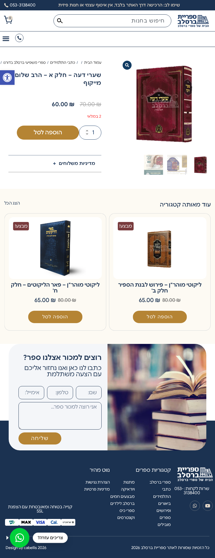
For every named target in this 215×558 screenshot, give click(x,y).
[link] (7, 77)
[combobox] (112, 20)
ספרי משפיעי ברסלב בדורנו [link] (24, 62)
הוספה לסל (48, 132)
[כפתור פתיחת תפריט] (6, 38)
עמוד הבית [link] (92, 62)
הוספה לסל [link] (160, 317)
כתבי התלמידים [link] (62, 62)
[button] (127, 65)
